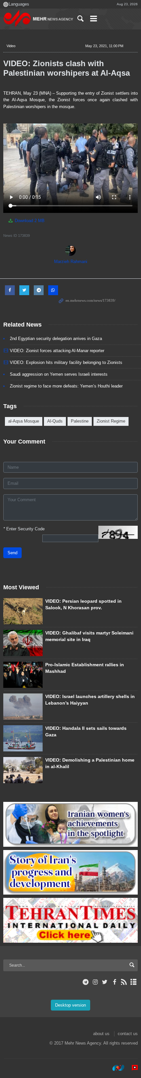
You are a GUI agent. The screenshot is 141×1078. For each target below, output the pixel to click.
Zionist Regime (111, 421)
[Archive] (134, 982)
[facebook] (114, 982)
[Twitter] (105, 982)
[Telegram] (86, 982)
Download (29, 220)
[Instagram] (95, 982)
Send (12, 552)
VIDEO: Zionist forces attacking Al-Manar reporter (57, 350)
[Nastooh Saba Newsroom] (115, 1068)
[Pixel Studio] (131, 1068)
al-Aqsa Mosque (23, 421)
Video (11, 46)
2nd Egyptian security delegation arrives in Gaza (56, 338)
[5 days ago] (23, 770)
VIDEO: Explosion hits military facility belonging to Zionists (66, 362)
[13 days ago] (23, 675)
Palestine (80, 421)
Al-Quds (55, 421)
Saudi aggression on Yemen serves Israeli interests (59, 374)
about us (101, 1033)
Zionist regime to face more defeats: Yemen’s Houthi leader (66, 386)
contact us (128, 1033)
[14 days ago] (23, 611)
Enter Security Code (24, 528)
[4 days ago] (23, 643)
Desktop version (70, 1005)
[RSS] (124, 982)
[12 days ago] (23, 738)
